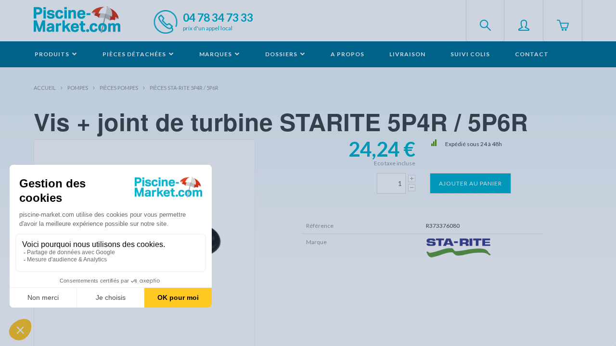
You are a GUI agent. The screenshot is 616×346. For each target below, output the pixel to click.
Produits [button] (53, 54)
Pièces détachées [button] (135, 54)
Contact (532, 54)
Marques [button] (216, 54)
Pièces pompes (119, 88)
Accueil (45, 88)
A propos (347, 54)
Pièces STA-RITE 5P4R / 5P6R (184, 88)
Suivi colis (470, 54)
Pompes (77, 88)
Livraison (407, 54)
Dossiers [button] (282, 54)
